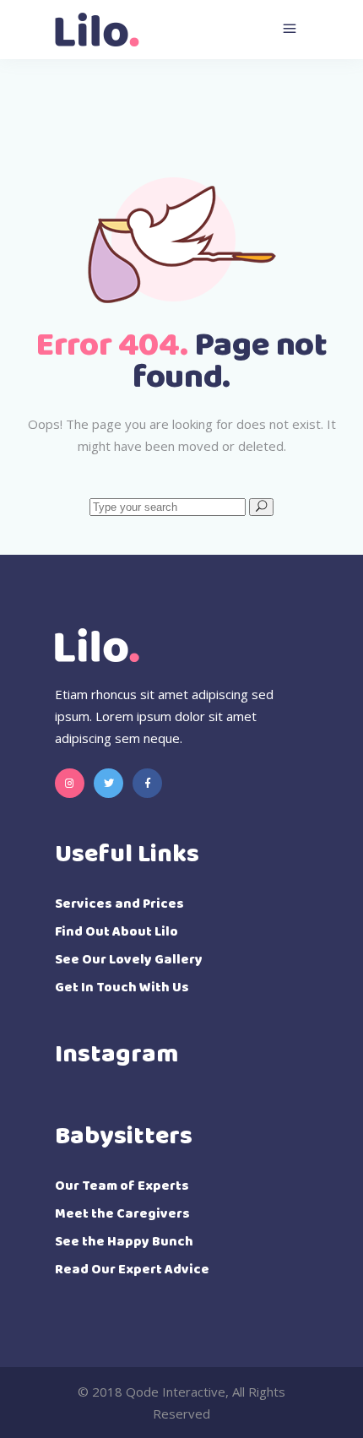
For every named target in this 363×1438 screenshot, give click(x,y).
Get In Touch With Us (122, 987)
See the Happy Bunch (124, 1241)
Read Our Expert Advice (132, 1269)
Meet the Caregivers (122, 1213)
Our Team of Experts (122, 1186)
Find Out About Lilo (116, 931)
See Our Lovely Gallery (129, 959)
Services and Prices (119, 903)
